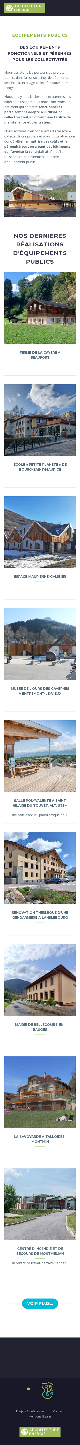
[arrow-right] (71, 196)
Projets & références (30, 1411)
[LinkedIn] (28, 1388)
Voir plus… (40, 1303)
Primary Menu (72, 8)
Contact (58, 1411)
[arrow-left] (8, 196)
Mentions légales (40, 1416)
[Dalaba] (42, 1390)
